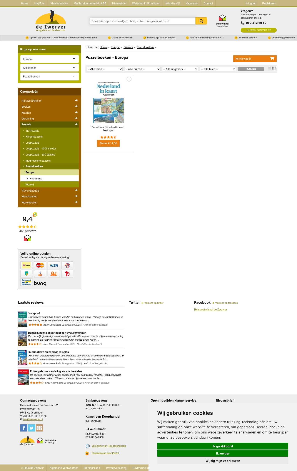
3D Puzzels (32, 130)
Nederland (35, 178)
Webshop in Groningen (146, 3)
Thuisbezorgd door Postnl (105, 453)
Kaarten (26, 112)
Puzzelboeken (34, 166)
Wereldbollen (29, 202)
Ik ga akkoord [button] (223, 446)
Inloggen (251, 3)
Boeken (26, 106)
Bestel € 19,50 (108, 143)
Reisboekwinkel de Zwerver (210, 309)
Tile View (273, 68)
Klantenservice (59, 3)
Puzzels (26, 124)
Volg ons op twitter (154, 302)
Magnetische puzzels (38, 160)
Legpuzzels (32, 142)
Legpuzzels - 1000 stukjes (41, 148)
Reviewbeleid (140, 467)
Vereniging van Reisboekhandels (109, 446)
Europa (29, 172)
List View (269, 68)
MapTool (39, 3)
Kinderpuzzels (34, 136)
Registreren (269, 3)
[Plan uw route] (39, 428)
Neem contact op (260, 30)
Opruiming (28, 118)
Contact (208, 3)
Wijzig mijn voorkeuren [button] (222, 461)
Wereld (29, 184)
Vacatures (192, 3)
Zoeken (201, 21)
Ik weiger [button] (223, 453)
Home (24, 3)
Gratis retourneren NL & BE (90, 3)
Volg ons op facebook (226, 302)
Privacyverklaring (116, 467)
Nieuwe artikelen (32, 100)
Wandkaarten (29, 196)
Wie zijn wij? (173, 3)
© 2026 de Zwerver (32, 467)
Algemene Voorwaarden (64, 467)
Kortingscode (92, 467)
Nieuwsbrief (119, 3)
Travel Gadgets (30, 190)
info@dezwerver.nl (33, 419)
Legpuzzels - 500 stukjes (40, 154)
